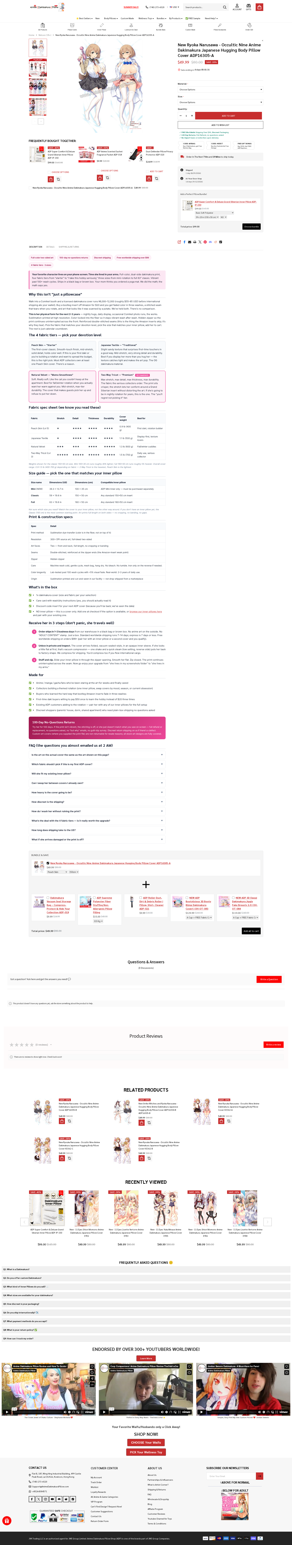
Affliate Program (155, 1509)
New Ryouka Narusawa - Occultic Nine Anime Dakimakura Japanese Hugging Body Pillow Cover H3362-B (159, 1145)
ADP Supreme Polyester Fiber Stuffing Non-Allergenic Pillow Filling (102, 905)
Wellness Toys (145, 18)
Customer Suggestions (102, 1511)
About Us (152, 1475)
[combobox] (206, 7)
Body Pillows (110, 18)
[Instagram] (45, 1499)
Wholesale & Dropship (158, 1499)
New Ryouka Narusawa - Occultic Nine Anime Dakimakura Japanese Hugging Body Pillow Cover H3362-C (79, 1145)
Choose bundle (251, 226)
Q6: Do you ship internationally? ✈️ (20, 1312)
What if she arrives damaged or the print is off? (58, 839)
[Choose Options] (51, 179)
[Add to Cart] (149, 178)
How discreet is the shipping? (48, 801)
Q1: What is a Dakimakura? (16, 1269)
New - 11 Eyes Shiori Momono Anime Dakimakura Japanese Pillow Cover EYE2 (87, 1232)
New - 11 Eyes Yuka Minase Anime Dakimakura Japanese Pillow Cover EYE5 (166, 1232)
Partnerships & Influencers (160, 1479)
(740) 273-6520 (39, 1481)
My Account (96, 1477)
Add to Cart (229, 115)
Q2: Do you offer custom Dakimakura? (22, 1277)
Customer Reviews (156, 1513)
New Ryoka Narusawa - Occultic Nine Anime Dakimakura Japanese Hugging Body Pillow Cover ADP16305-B (79, 1106)
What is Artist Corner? (158, 1484)
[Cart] (259, 7)
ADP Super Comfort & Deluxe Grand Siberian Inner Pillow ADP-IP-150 (61, 154)
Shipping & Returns (157, 1489)
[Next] (267, 1222)
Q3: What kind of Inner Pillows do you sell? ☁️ (26, 1286)
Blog (150, 1504)
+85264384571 (39, 1491)
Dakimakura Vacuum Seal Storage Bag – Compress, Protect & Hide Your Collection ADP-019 (59, 905)
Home (31, 35)
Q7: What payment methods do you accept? (25, 1321)
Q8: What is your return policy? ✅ (20, 1329)
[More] (91, 18)
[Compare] (58, 179)
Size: (181, 96)
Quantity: (182, 109)
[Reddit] (215, 241)
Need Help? (210, 18)
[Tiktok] (220, 241)
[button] (43, 27)
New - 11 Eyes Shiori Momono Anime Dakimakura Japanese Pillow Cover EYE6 (205, 1232)
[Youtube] (52, 1499)
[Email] (189, 241)
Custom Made (127, 18)
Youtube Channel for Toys (160, 1518)
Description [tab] (35, 246)
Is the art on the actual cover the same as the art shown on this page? (70, 754)
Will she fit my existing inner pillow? (51, 773)
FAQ (149, 1494)
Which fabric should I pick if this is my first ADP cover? (62, 764)
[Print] (194, 241)
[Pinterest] (205, 241)
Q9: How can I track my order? (18, 1338)
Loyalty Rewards (98, 1492)
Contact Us (96, 1516)
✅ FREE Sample (192, 18)
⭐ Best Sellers (83, 18)
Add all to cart (251, 930)
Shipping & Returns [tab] (69, 246)
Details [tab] (50, 246)
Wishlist (94, 1487)
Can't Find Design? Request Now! (106, 1506)
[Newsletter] (259, 1476)
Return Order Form (100, 1521)
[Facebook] (184, 241)
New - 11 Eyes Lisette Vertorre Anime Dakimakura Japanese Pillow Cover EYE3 (126, 1232)
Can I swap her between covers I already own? (57, 783)
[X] (200, 241)
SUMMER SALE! (131, 7)
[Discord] (210, 241)
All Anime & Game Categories (104, 1496)
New (97, 18)
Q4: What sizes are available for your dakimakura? (28, 1295)
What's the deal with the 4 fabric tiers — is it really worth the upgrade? (71, 820)
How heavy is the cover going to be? (52, 792)
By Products (175, 18)
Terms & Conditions (157, 1523)
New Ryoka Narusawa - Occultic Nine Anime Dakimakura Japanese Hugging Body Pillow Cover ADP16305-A (83, 187)
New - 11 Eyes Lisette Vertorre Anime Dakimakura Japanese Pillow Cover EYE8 (245, 1232)
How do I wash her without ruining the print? (56, 811)
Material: (183, 83)
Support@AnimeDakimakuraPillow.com (50, 1486)
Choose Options (60, 172)
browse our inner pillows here (146, 611)
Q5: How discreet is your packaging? (21, 1303)
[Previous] (24, 1222)
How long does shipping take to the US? (54, 830)
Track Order (96, 1482)
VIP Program (96, 1501)
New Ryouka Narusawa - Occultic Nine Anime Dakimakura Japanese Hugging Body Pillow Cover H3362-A (238, 1106)
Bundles (161, 18)
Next (41, 121)
